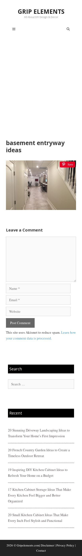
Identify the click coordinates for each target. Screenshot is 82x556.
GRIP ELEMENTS (41, 11)
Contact (41, 550)
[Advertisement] (41, 88)
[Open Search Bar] (68, 29)
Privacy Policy (65, 545)
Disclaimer (47, 545)
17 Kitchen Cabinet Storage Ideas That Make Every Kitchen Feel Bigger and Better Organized (39, 495)
